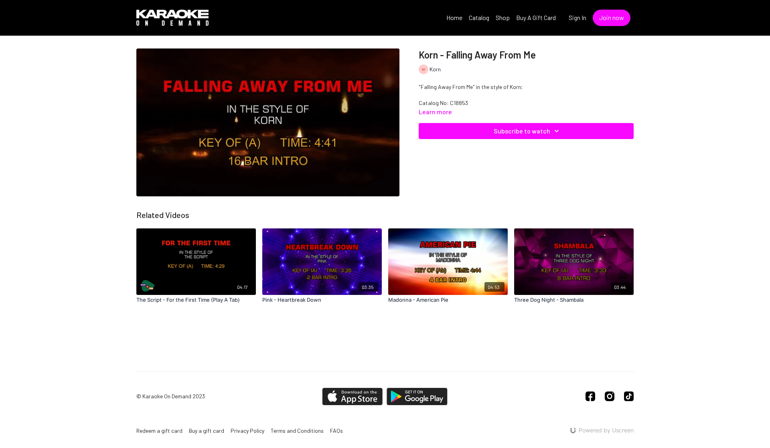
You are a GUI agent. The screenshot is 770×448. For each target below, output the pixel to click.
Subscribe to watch (522, 131)
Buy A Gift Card (536, 17)
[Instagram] (609, 396)
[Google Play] (417, 396)
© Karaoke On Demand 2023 (170, 396)
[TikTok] (629, 396)
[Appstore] (352, 396)
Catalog (479, 17)
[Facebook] (590, 396)
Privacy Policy (247, 430)
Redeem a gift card (159, 430)
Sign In (577, 17)
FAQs (336, 430)
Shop (503, 17)
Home (454, 17)
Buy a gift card (206, 430)
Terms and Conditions (297, 430)
